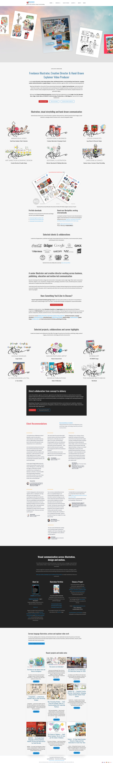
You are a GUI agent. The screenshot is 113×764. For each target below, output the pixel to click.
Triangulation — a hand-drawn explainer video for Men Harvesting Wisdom (36, 698)
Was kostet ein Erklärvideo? (56, 667)
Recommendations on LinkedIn (66, 423)
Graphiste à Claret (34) (33, 599)
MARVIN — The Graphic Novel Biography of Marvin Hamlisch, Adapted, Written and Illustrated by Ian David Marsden (36, 740)
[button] (52, 3)
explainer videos (82, 589)
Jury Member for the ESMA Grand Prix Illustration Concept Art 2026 (77, 670)
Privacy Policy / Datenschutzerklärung (56, 760)
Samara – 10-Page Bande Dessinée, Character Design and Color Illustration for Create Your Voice (77, 741)
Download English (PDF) (56, 604)
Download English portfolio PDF (36, 218)
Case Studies (49, 43)
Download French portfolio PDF (36, 221)
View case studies (40, 574)
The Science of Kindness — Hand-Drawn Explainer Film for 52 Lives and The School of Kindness (56, 736)
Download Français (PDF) (56, 607)
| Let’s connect (35, 595)
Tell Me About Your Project (56, 304)
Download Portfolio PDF (44, 410)
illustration (76, 589)
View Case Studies (54, 101)
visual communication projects (78, 591)
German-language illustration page (36, 643)
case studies (82, 599)
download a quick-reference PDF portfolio (53, 574)
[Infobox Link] (19, 131)
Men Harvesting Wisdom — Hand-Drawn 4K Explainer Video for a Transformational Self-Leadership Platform (56, 704)
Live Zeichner (79, 612)
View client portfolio (65, 263)
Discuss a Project (43, 101)
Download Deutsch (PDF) (56, 605)
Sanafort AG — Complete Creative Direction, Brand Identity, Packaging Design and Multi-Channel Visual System (77, 693)
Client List (35, 607)
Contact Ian (32, 410)
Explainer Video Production (67, 101)
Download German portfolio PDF (37, 219)
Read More (36, 681)
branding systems (35, 614)
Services (59, 612)
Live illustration (72, 612)
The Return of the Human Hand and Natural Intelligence (36, 670)
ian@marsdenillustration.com (66, 224)
